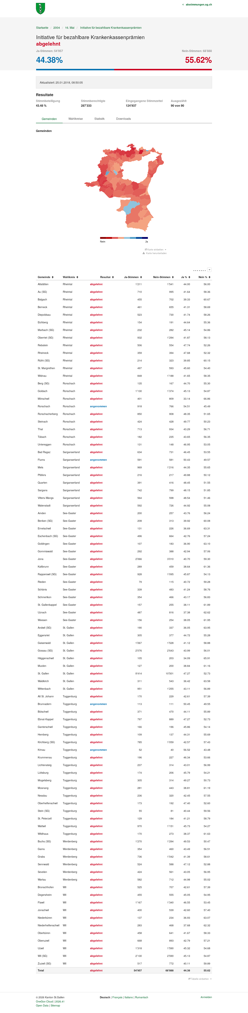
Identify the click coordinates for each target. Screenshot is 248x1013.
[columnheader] (48, 277)
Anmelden (206, 997)
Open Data (42, 1005)
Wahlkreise (75, 118)
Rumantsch (141, 997)
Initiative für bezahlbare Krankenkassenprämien (111, 27)
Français (117, 997)
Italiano (129, 997)
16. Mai (69, 27)
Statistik (99, 118)
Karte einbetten (155, 249)
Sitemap (55, 1005)
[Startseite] (40, 8)
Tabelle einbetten (200, 978)
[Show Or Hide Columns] (209, 270)
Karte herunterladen (156, 253)
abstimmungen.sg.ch (199, 4)
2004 (56, 27)
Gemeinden (49, 119)
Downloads (123, 118)
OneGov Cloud (44, 1001)
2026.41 (60, 1001)
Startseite (42, 27)
